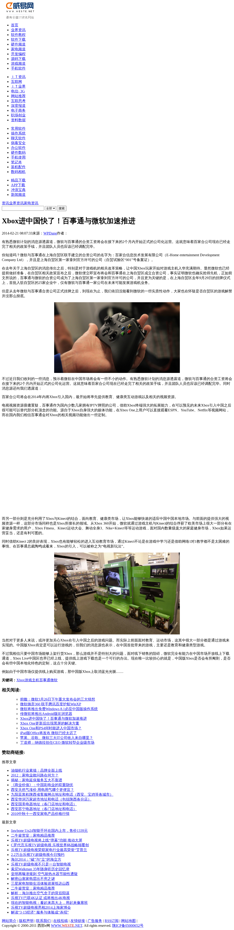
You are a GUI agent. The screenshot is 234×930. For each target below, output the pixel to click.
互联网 (16, 82)
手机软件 (18, 68)
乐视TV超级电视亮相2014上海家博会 (41, 907)
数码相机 (18, 172)
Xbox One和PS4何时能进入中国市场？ (51, 728)
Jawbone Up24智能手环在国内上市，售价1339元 (49, 831)
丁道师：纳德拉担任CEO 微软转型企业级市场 (57, 742)
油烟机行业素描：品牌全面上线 (36, 770)
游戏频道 (18, 63)
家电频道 (18, 49)
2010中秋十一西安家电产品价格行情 (40, 814)
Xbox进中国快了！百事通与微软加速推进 (53, 718)
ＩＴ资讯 (18, 77)
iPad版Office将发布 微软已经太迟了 (48, 733)
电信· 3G (18, 91)
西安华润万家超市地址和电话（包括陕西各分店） (51, 799)
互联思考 (18, 101)
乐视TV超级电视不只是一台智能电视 (41, 864)
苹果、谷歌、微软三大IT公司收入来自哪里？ (56, 738)
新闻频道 (18, 195)
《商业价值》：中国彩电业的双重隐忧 (42, 785)
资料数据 (18, 120)
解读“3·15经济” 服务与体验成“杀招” (40, 912)
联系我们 (43, 921)
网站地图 (128, 921)
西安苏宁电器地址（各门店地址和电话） (44, 809)
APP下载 (18, 185)
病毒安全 (18, 143)
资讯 (5, 203)
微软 (54, 680)
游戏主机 (32, 680)
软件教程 (18, 35)
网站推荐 (18, 96)
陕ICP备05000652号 (128, 925)
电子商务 (18, 110)
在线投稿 (60, 921)
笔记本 (16, 162)
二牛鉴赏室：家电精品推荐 (33, 835)
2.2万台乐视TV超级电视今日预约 (37, 855)
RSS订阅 (112, 921)
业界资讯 (18, 30)
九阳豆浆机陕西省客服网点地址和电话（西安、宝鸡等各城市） (62, 794)
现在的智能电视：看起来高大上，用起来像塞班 (49, 903)
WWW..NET (66, 925)
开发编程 (18, 54)
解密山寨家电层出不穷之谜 (33, 879)
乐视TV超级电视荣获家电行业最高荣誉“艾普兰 (49, 850)
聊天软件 (18, 138)
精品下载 (18, 180)
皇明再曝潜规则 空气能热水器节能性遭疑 (44, 874)
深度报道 (18, 106)
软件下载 (18, 39)
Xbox (20, 680)
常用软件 (18, 128)
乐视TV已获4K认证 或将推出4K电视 (40, 898)
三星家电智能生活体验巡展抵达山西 (40, 883)
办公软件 (18, 148)
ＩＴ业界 (18, 86)
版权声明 (26, 921)
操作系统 (18, 133)
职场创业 (18, 115)
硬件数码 (18, 152)
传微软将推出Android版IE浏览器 (46, 714)
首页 (14, 25)
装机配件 (18, 167)
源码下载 (18, 59)
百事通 (44, 680)
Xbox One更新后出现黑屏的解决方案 (49, 723)
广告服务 (95, 921)
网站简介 (9, 921)
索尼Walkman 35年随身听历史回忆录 (40, 869)
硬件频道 (18, 44)
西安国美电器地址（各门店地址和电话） (44, 804)
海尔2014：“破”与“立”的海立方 (36, 859)
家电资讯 (31, 203)
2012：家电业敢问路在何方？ (34, 775)
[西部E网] (21, 18)
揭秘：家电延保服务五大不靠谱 (36, 780)
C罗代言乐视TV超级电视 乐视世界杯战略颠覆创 (50, 845)
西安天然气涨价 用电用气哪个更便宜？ (42, 790)
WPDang (50, 233)
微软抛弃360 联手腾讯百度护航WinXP (50, 704)
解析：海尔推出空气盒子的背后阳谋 (40, 893)
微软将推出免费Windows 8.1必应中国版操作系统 (59, 709)
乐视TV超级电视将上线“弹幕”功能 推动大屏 (46, 840)
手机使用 (18, 157)
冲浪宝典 (18, 190)
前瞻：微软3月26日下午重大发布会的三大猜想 (57, 699)
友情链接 (77, 921)
